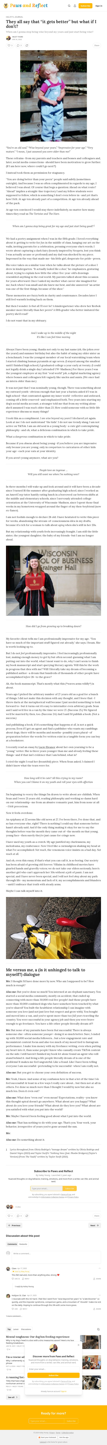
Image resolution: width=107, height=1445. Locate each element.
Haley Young (17, 37)
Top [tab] (9, 1329)
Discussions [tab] (26, 1329)
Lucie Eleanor (47, 747)
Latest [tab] (16, 1329)
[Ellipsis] (100, 1268)
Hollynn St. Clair (19, 1295)
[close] (78, 1345)
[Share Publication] (75, 5)
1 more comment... (14, 1316)
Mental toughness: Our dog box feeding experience (38, 1336)
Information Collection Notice (52, 1384)
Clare (14, 1268)
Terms (58, 1433)
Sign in (99, 5)
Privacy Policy (73, 1384)
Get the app (64, 1437)
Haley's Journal (14, 17)
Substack (43, 1442)
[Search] (69, 5)
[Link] (2, 972)
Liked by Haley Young (22, 1271)
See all (11, 1397)
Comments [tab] (12, 1244)
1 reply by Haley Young (24, 1286)
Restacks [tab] (23, 1244)
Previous (16, 1225)
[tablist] (17, 1244)
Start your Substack (48, 1437)
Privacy (52, 1433)
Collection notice (68, 1433)
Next (92, 1225)
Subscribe (85, 5)
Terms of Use (66, 1381)
